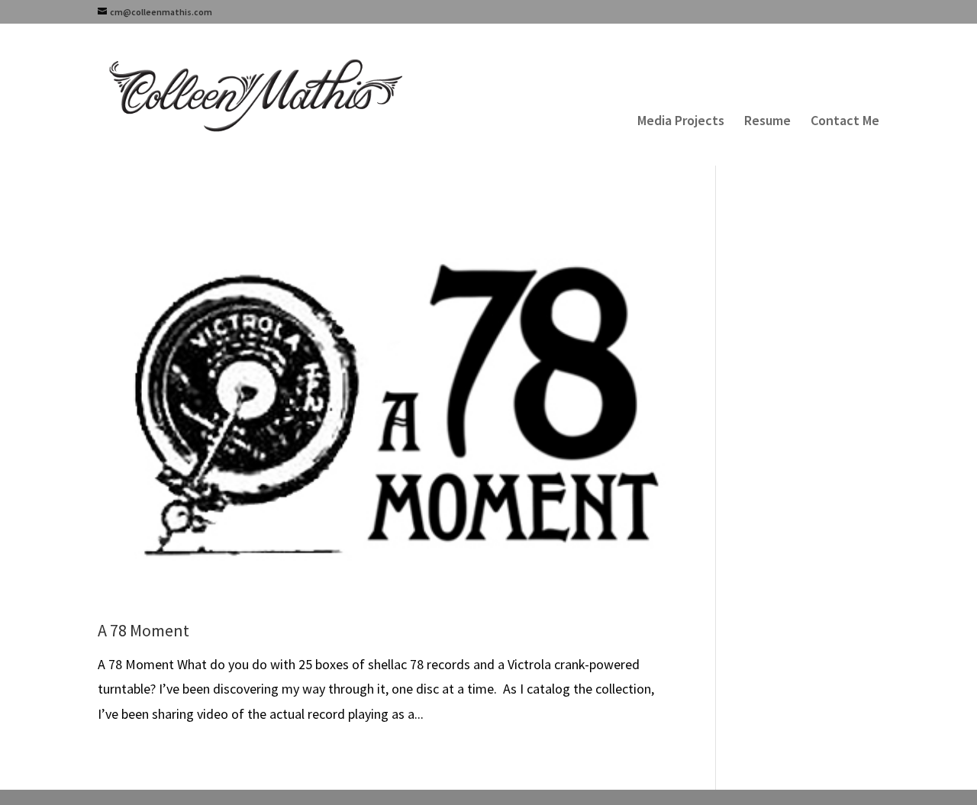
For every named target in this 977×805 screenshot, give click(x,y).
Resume (767, 122)
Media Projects (680, 122)
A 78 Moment (143, 630)
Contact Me (845, 122)
